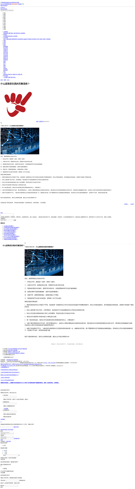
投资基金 (5, 59)
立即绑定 (3, 419)
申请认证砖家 (11, 353)
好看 (4, 42)
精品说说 (10, 36)
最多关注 (10, 74)
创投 (4, 67)
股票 (9, 77)
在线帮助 (23, 33)
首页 (4, 39)
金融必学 (25, 39)
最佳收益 (5, 74)
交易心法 (5, 49)
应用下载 (10, 350)
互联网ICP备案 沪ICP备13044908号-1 (10, 362)
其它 (4, 71)
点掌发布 (22, 353)
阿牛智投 (5, 75)
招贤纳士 (17, 353)
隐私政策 (24, 348)
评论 (2, 212)
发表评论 (3, 218)
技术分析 (5, 52)
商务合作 (15, 351)
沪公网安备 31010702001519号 (8, 365)
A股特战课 (8, 39)
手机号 (2, 435)
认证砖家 (15, 36)
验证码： (3, 485)
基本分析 (5, 53)
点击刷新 (6, 408)
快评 (4, 43)
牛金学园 (5, 37)
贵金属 (5, 68)
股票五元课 (31, 39)
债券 (4, 61)
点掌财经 (5, 31)
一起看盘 (5, 77)
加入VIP (3, 4)
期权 (4, 65)
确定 (15, 426)
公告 (19, 351)
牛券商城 (48, 39)
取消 (17, 426)
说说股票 (5, 36)
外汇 (4, 64)
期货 (4, 62)
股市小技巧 (37, 39)
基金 (14, 77)
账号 (2, 431)
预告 (12, 33)
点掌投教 (15, 350)
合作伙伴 (20, 348)
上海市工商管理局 (5, 377)
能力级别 (5, 47)
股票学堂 (40, 121)
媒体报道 (15, 348)
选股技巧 (5, 50)
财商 (4, 45)
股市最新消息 (9, 359)
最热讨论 (15, 74)
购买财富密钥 (8, 4)
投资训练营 (20, 39)
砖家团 (5, 34)
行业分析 (5, 55)
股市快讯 (18, 33)
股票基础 (5, 46)
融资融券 (5, 70)
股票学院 (16, 359)
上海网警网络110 (5, 367)
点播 (14, 33)
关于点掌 (10, 348)
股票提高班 (14, 39)
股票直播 (5, 33)
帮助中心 (10, 351)
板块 (12, 77)
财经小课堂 (43, 39)
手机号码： (3, 480)
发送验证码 (16, 438)
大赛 (4, 73)
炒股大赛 (20, 74)
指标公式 (5, 58)
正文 (8, 80)
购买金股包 (15, 4)
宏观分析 (5, 56)
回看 (9, 33)
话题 (4, 40)
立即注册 (8, 441)
